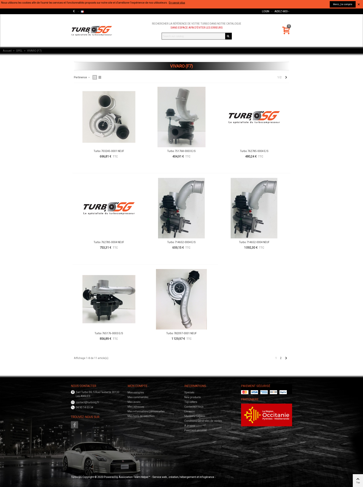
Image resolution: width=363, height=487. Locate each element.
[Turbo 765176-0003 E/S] (108, 299)
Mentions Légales (194, 416)
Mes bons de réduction (141, 416)
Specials (189, 392)
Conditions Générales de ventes (203, 420)
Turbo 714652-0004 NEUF (254, 242)
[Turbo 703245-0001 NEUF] (108, 117)
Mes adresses (136, 406)
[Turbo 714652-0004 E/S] (181, 208)
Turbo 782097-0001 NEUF (181, 333)
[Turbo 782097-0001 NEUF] (181, 299)
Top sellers (190, 401)
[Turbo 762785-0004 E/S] (254, 117)
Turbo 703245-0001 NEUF (109, 151)
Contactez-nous (194, 406)
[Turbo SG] (91, 30)
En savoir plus (177, 2)
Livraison (189, 411)
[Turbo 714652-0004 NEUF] (254, 208)
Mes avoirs (134, 401)
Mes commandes (138, 397)
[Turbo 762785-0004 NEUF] (108, 208)
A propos (189, 425)
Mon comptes (136, 392)
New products (192, 397)
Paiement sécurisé (195, 430)
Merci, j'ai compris (342, 4)
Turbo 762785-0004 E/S (254, 151)
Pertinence (81, 77)
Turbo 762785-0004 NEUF (109, 242)
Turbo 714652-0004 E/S (181, 242)
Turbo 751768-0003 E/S (181, 151)
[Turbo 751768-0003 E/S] (181, 117)
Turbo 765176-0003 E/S (109, 333)
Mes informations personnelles (146, 411)
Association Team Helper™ (134, 476)
